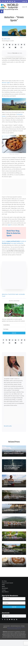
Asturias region (6, 82)
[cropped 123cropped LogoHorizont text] (9, 3)
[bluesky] (7, 1)
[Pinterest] (3, 47)
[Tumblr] (24, 44)
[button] (1, 11)
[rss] (14, 1)
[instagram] (5, 1)
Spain (9, 224)
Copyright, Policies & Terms (12, 627)
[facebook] (0, 1)
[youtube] (9, 1)
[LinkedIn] (15, 44)
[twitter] (2, 1)
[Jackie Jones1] (14, 356)
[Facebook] (3, 44)
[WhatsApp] (18, 44)
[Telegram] (21, 44)
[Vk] (9, 47)
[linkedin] (12, 1)
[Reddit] (12, 44)
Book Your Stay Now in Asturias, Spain (14, 233)
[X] (6, 44)
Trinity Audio (14, 53)
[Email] (21, 47)
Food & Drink (11, 294)
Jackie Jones (7, 38)
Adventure (5, 294)
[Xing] (15, 47)
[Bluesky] (9, 44)
